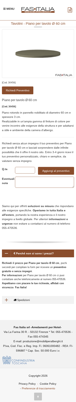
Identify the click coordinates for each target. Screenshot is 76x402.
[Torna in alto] (38, 396)
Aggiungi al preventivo (56, 170)
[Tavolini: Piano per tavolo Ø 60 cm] (38, 53)
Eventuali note (5, 181)
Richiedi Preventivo (17, 90)
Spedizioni (23, 300)
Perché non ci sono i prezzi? (34, 253)
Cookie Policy (48, 383)
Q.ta (4, 169)
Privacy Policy (27, 383)
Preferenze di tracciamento (38, 388)
